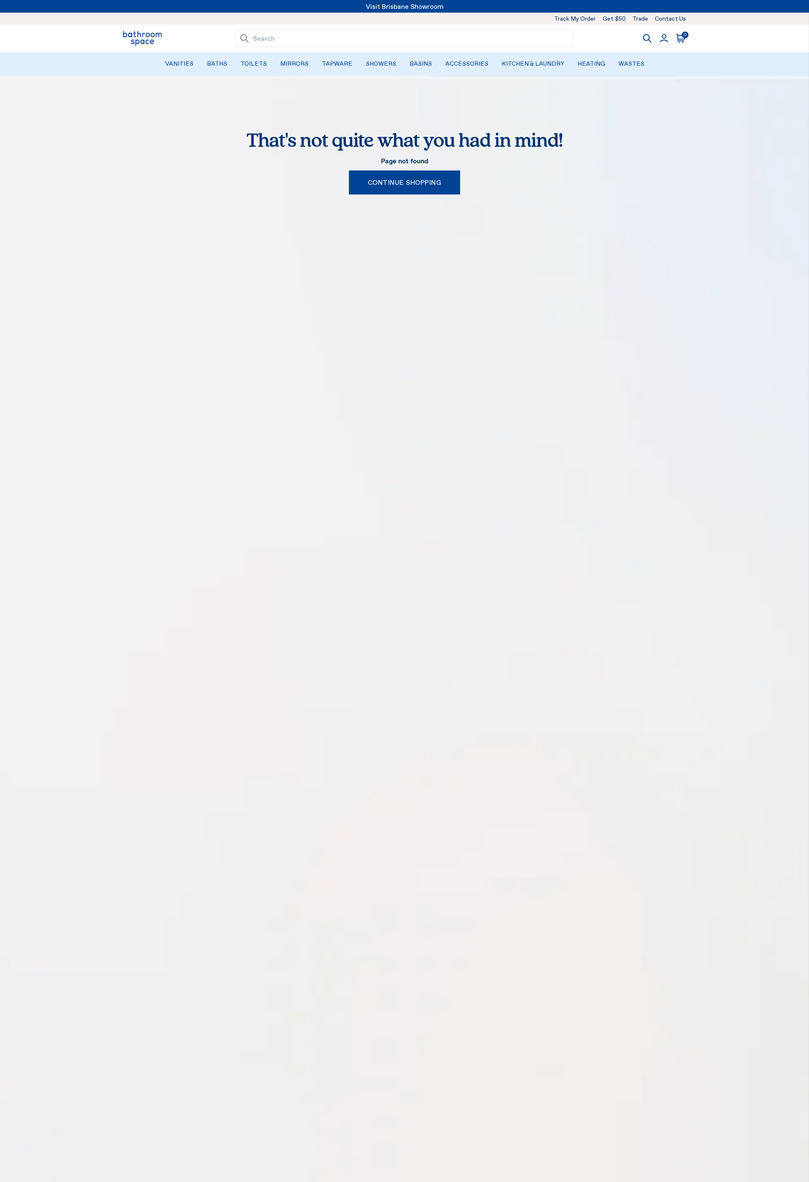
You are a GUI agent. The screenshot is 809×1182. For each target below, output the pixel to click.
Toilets (254, 63)
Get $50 (614, 18)
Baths (217, 63)
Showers (381, 63)
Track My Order (575, 18)
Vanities (179, 63)
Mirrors (294, 63)
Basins (421, 63)
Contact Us (670, 18)
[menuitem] (179, 63)
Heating (591, 63)
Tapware (337, 63)
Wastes (631, 63)
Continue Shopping (404, 182)
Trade (640, 18)
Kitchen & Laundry (533, 63)
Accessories (466, 63)
